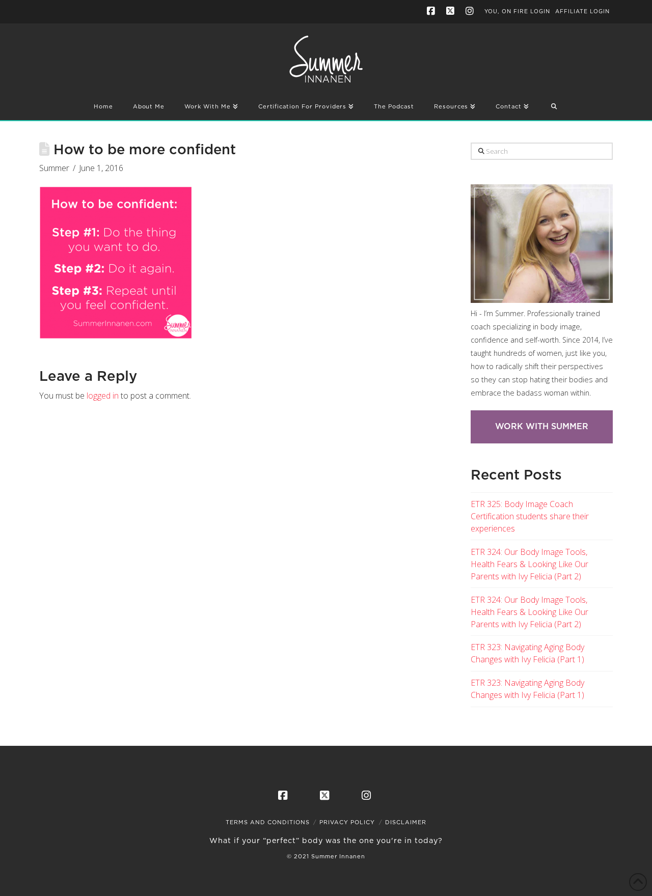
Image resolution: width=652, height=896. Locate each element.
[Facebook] (432, 11)
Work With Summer (541, 427)
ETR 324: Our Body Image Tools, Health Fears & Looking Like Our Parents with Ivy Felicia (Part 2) (529, 564)
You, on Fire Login (517, 11)
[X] (452, 11)
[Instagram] (471, 11)
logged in (103, 395)
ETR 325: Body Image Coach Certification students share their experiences (530, 516)
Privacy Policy (347, 822)
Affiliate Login (582, 11)
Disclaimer (405, 822)
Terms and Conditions (268, 822)
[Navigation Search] (553, 107)
